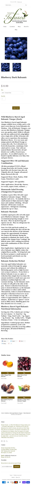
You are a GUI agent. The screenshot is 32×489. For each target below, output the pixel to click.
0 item (13, 1)
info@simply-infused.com (10, 455)
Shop (19, 26)
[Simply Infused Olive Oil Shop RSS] (7, 441)
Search (13, 477)
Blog (16, 29)
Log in (11, 475)
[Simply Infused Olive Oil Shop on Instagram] (4, 441)
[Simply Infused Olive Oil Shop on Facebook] (2, 441)
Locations (12, 26)
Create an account (17, 475)
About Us (26, 26)
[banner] (16, 16)
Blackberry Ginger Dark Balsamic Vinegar (23, 400)
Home (4, 26)
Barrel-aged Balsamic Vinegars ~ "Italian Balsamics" (20, 413)
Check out (19, 1)
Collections (6, 413)
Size (2, 89)
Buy (8, 373)
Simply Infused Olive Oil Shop (15, 479)
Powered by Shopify (26, 479)
